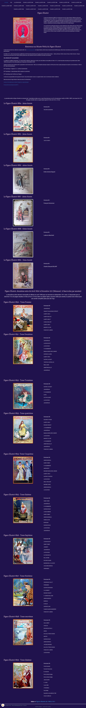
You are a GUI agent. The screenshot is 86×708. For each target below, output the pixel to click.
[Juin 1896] (23, 550)
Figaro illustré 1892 (43, 5)
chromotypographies (30, 49)
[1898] (23, 632)
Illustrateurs (17, 2)
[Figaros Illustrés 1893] (23, 429)
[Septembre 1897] (23, 592)
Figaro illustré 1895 (79, 5)
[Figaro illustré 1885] (23, 149)
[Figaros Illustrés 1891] (23, 350)
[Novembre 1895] (23, 510)
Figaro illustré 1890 (19, 5)
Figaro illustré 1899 (55, 9)
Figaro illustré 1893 (55, 5)
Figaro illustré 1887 (64, 2)
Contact (25, 705)
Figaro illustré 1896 (19, 9)
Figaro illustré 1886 (52, 2)
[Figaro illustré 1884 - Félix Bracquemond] (23, 118)
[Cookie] (2, 705)
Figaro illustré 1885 (40, 2)
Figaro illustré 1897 (31, 9)
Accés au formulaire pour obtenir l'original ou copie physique (16, 82)
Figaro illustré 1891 (31, 5)
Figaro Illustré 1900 (67, 9)
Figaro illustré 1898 (43, 9)
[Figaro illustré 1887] (23, 212)
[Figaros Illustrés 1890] (23, 318)
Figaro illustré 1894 (67, 5)
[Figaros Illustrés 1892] (23, 396)
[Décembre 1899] (23, 675)
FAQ (11, 2)
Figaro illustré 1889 (7, 5)
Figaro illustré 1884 (28, 2)
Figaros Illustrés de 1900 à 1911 (45, 701)
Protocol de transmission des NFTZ (11, 84)
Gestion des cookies (47, 706)
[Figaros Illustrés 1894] (23, 470)
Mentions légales (38, 706)
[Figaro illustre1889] (23, 275)
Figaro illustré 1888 (76, 2)
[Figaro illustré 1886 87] (23, 180)
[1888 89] (23, 244)
